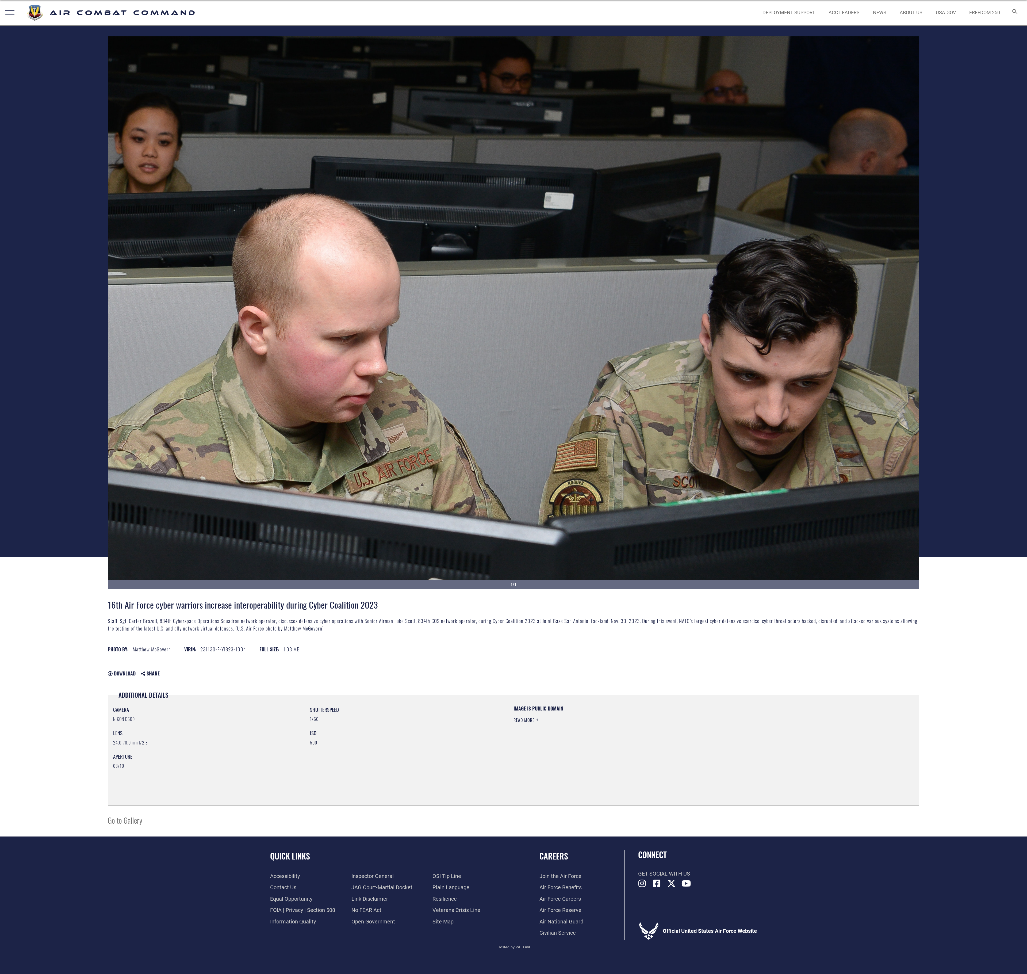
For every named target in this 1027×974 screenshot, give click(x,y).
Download (124, 673)
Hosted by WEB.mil (513, 947)
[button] (8, 12)
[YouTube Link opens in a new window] (686, 884)
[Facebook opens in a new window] (657, 884)
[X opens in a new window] (672, 884)
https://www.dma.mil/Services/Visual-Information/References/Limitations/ (683, 739)
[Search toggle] (1014, 12)
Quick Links (290, 856)
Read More (525, 720)
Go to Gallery (125, 820)
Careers (553, 856)
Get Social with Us (664, 873)
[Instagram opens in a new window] (642, 884)
